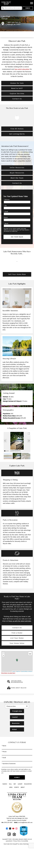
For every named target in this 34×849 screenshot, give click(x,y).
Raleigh (5, 18)
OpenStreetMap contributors (26, 671)
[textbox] (12, 8)
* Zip (5, 205)
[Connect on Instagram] (16, 828)
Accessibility (25, 841)
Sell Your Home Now (17, 274)
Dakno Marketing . (25, 844)
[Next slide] (29, 441)
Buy (15, 784)
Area (10, 787)
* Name (6, 223)
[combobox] (11, 8)
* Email (6, 211)
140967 (24, 820)
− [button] (3, 655)
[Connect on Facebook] (7, 828)
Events (16, 787)
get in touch (17, 604)
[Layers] (30, 653)
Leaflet (13, 671)
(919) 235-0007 (7, 822)
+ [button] (3, 653)
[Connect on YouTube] (13, 828)
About (23, 787)
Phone (6, 217)
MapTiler (18, 671)
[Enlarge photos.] (28, 433)
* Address (7, 199)
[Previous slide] (5, 441)
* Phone (4, 751)
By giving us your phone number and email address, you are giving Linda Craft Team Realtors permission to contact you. (16, 230)
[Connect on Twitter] (10, 828)
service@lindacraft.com (23, 822)
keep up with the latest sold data (20, 621)
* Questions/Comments (9, 763)
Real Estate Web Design (10, 844)
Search (27, 8)
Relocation (28, 784)
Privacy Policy (16, 841)
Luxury (20, 784)
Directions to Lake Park (8, 673)
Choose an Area (11, 706)
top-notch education (22, 69)
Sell (10, 784)
